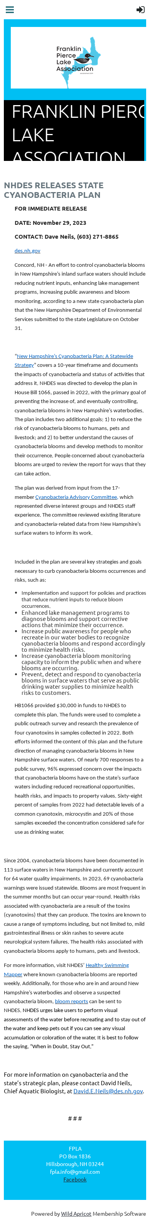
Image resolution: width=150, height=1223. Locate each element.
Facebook (75, 1179)
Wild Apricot (76, 1213)
